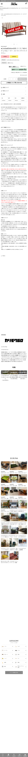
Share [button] (3, 255)
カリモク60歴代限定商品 (7, 129)
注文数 (5, 79)
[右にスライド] (16, 44)
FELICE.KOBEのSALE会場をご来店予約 (15, 161)
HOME (2, 14)
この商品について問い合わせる (14, 82)
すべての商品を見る (14, 672)
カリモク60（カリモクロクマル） (13, 59)
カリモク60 (4, 346)
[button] (14, 87)
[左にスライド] (11, 44)
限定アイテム (10, 62)
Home (1, 6)
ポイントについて (23, 75)
